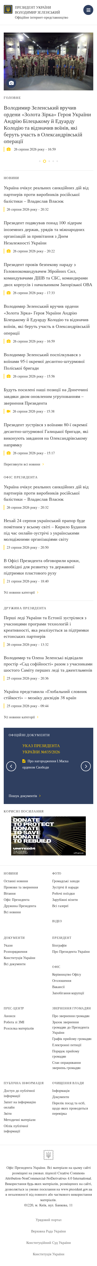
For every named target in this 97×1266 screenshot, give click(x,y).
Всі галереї (60, 905)
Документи (14, 938)
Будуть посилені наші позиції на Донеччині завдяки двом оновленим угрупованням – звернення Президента (46, 396)
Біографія (59, 945)
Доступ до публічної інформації (19, 1093)
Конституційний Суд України (48, 1242)
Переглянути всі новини (22, 464)
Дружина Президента (20, 905)
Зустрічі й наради (65, 887)
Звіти (8, 1113)
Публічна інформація (24, 1083)
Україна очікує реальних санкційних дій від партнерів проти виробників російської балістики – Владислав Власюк (46, 194)
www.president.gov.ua (76, 1189)
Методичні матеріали (20, 1119)
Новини (11, 873)
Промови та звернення (21, 887)
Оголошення (61, 980)
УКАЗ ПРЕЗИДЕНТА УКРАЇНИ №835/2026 (41, 749)
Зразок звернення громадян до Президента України (70, 1027)
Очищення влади (68, 1083)
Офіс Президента (16, 899)
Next (86, 766)
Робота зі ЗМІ (14, 1022)
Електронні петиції (66, 1044)
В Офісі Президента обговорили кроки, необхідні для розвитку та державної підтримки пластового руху (42, 566)
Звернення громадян (71, 1008)
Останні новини (16, 881)
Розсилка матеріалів (19, 1028)
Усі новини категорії (20, 592)
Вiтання (9, 893)
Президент (61, 938)
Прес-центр (14, 1008)
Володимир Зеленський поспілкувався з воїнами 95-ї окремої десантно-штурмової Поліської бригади (44, 361)
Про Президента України (71, 951)
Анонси (9, 1015)
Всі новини (12, 912)
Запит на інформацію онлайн (20, 1105)
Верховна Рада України (48, 1231)
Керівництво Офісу (66, 974)
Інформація (60, 1090)
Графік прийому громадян (72, 1038)
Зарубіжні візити (65, 899)
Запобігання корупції (68, 993)
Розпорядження (15, 951)
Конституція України (19, 957)
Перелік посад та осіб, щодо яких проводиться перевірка (70, 1108)
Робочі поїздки (63, 893)
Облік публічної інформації (16, 1128)
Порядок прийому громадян (65, 1054)
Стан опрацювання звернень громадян (66, 1065)
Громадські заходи (66, 881)
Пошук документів (23, 795)
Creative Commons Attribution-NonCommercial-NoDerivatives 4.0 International (48, 1176)
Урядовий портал (48, 1219)
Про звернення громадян (71, 1015)
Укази (8, 945)
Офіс (56, 967)
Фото (56, 873)
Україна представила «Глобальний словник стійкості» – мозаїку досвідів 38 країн (45, 694)
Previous (11, 766)
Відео (57, 921)
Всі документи (15, 963)
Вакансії (58, 986)
